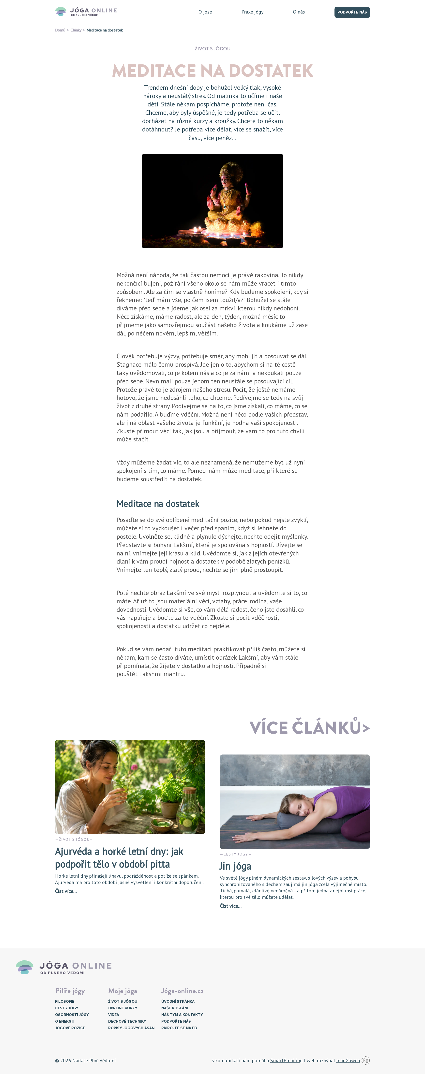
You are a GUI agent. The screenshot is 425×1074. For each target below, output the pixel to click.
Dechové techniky (127, 1021)
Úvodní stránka (178, 1001)
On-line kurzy (122, 1008)
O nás (299, 12)
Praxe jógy (252, 12)
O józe (205, 12)
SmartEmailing (286, 1060)
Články (76, 30)
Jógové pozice (70, 1028)
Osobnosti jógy (72, 1015)
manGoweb (348, 1060)
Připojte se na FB (179, 1028)
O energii (64, 1021)
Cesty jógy (66, 1008)
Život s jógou (213, 48)
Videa (113, 1015)
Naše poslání (174, 1008)
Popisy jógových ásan (131, 1028)
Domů (60, 30)
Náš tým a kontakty (182, 1015)
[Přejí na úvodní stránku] (87, 12)
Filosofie (64, 1001)
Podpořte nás (352, 12)
